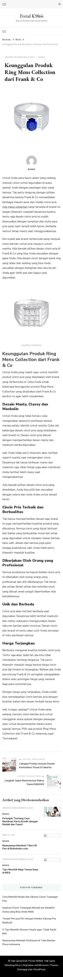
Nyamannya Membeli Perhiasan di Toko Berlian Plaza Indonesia (28, 942)
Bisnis (41, 57)
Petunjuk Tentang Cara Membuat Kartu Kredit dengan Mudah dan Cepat (20, 821)
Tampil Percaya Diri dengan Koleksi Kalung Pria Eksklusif (29, 920)
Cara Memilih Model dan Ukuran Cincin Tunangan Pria (30, 899)
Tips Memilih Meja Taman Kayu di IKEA (20, 871)
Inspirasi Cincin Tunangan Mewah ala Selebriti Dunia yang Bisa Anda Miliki (28, 909)
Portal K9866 (31, 16)
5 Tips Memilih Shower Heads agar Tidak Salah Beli (29, 931)
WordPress (39, 969)
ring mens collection (15, 207)
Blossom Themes (48, 965)
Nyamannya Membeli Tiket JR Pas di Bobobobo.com (19, 847)
